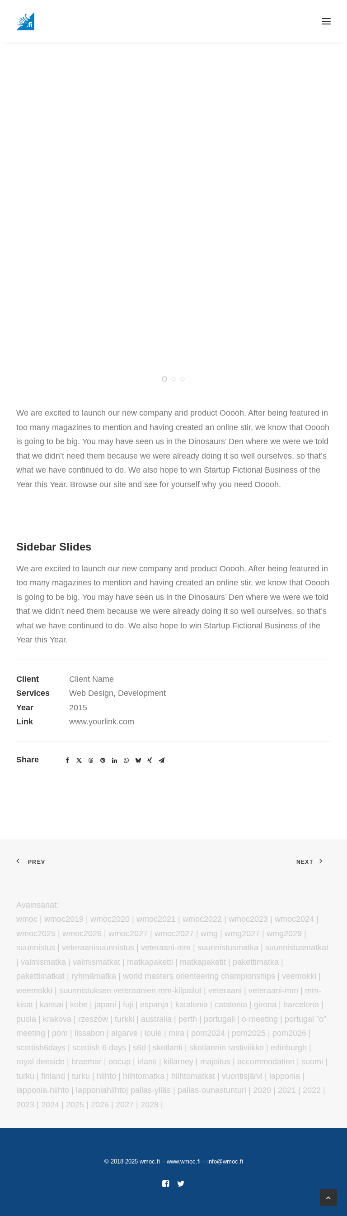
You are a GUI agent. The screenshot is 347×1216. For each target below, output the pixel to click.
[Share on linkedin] (114, 760)
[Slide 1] (164, 379)
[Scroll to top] (328, 1197)
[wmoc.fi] (25, 21)
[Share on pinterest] (102, 760)
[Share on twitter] (79, 760)
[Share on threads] (90, 760)
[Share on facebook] (67, 760)
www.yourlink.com (101, 721)
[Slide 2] (173, 379)
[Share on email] (161, 760)
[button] (326, 21)
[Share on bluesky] (137, 760)
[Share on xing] (149, 760)
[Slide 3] (182, 379)
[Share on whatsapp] (126, 760)
